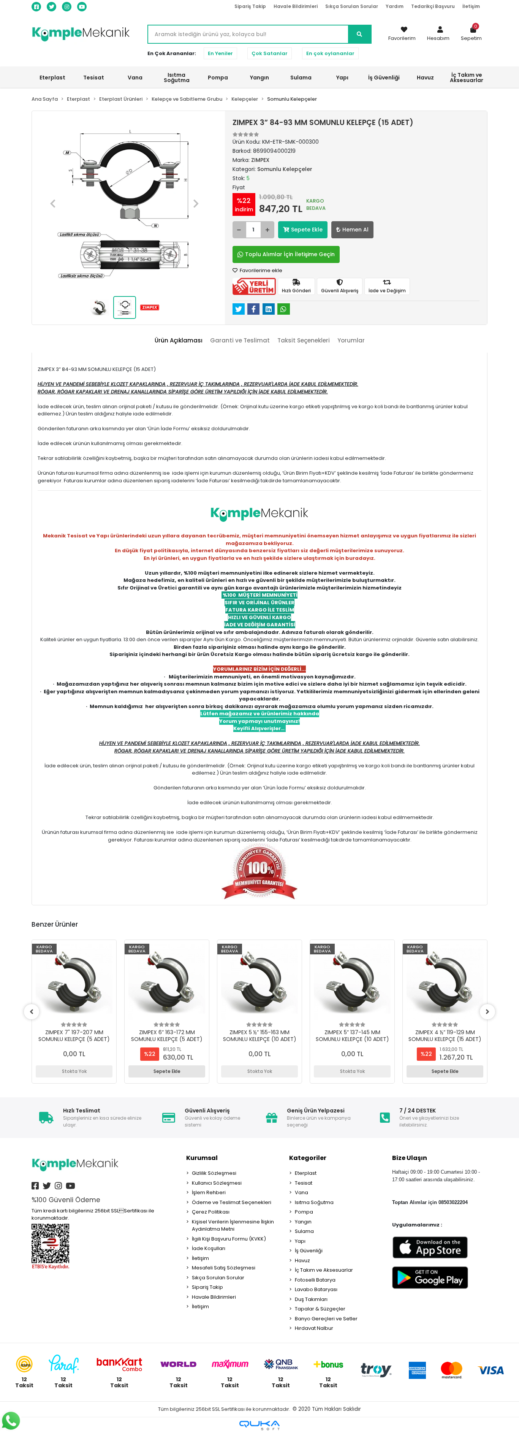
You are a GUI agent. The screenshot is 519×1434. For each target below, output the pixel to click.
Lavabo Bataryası (316, 1289)
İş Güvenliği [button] (384, 77)
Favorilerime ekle (260, 270)
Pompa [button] (218, 77)
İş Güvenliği (309, 1250)
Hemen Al (355, 229)
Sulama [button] (301, 77)
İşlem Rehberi (209, 1192)
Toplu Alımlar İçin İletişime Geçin (290, 254)
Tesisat (303, 1183)
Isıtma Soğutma (314, 1202)
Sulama (304, 1231)
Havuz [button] (425, 77)
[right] (487, 1011)
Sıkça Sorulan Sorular (351, 6)
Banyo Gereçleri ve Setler (326, 1318)
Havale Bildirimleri (296, 6)
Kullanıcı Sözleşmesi (217, 1183)
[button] (438, 34)
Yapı (300, 1241)
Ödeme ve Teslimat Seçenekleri (231, 1202)
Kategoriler (307, 1158)
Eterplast (305, 1173)
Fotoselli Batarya (315, 1279)
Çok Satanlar (270, 53)
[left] (31, 1011)
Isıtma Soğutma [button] (177, 77)
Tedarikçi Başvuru (433, 6)
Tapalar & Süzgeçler (320, 1308)
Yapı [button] (342, 77)
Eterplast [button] (52, 77)
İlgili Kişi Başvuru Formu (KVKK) (229, 1238)
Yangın (303, 1221)
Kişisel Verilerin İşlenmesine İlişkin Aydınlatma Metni (233, 1225)
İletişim (471, 6)
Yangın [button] (259, 77)
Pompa (304, 1211)
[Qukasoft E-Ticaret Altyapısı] (259, 1425)
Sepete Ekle (307, 229)
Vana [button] (135, 77)
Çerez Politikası (210, 1211)
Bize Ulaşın (409, 1158)
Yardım (394, 6)
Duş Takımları (311, 1299)
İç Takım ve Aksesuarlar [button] (466, 77)
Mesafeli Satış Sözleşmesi (223, 1267)
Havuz (302, 1260)
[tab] (179, 341)
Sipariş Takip (250, 6)
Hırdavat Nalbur (314, 1328)
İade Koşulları (208, 1248)
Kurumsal (202, 1158)
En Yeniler (220, 53)
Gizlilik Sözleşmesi (214, 1173)
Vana (301, 1192)
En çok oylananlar (330, 53)
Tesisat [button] (93, 77)
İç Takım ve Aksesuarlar (324, 1270)
